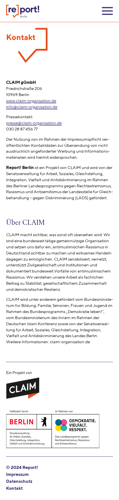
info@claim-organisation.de (31, 107)
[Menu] (107, 11)
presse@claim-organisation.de (34, 123)
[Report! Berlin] (22, 11)
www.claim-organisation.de (31, 101)
